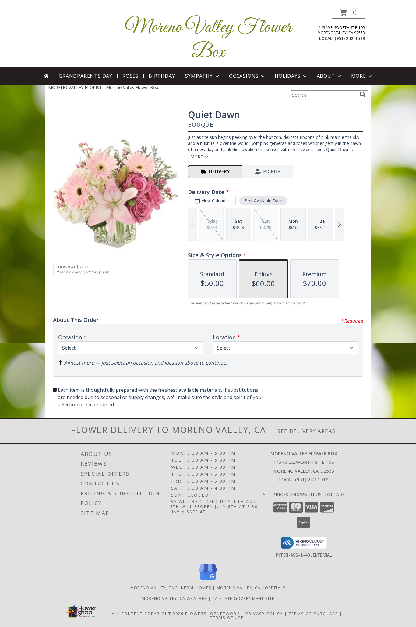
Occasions (244, 76)
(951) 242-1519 (350, 38)
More (358, 76)
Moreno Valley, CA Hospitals (251, 587)
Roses (130, 76)
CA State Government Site (243, 598)
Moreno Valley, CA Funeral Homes (170, 587)
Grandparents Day (85, 76)
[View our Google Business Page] (208, 580)
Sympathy (199, 76)
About (326, 76)
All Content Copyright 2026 (148, 613)
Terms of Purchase (313, 613)
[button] (348, 13)
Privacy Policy (264, 613)
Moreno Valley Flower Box (208, 40)
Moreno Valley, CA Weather (174, 598)
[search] (363, 94)
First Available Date (263, 201)
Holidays (287, 76)
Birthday (162, 76)
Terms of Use (227, 617)
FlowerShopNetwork (212, 613)
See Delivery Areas (306, 430)
